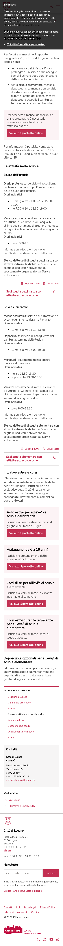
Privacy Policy (47, 907)
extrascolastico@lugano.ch (20, 780)
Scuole (11, 708)
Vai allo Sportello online (26, 133)
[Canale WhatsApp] (57, 939)
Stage (11, 737)
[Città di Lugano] (8, 824)
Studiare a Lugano (17, 697)
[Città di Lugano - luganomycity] (38, 939)
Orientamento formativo (21, 731)
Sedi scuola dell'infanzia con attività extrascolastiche (24, 293)
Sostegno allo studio (19, 726)
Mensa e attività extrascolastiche (26, 714)
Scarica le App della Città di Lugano (23, 891)
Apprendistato (16, 720)
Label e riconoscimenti (16, 912)
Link (18, 907)
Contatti (8, 907)
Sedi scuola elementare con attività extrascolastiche (24, 458)
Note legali (30, 907)
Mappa (7, 850)
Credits (35, 912)
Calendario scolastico (19, 702)
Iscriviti (51, 873)
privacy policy (11, 25)
